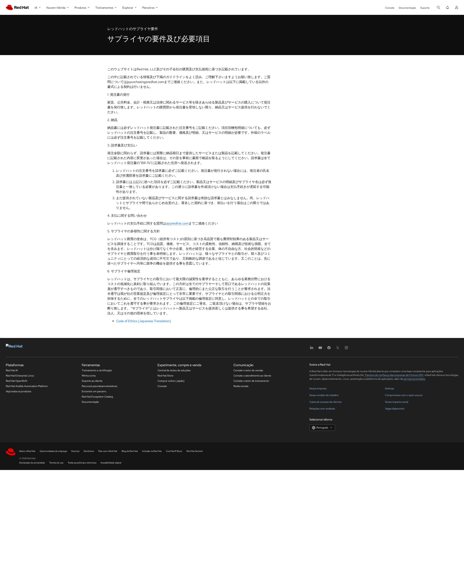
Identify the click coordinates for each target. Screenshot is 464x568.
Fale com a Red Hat (107, 451)
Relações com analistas (322, 408)
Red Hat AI (12, 370)
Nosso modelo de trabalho (324, 395)
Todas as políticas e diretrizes (82, 462)
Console (389, 7)
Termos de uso (56, 462)
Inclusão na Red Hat (152, 451)
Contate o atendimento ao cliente (252, 375)
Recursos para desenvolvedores (99, 386)
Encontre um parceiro (94, 391)
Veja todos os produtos (18, 391)
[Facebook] (329, 349)
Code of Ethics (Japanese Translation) (143, 321)
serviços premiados (414, 378)
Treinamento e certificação (97, 370)
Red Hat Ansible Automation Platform (27, 386)
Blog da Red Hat (130, 451)
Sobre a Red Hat (27, 451)
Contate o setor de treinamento (251, 380)
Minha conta (89, 375)
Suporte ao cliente (92, 380)
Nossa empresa (317, 388)
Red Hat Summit (195, 451)
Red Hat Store (165, 375)
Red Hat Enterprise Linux (20, 375)
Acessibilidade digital (111, 462)
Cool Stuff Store (174, 451)
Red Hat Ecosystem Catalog (97, 396)
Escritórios (89, 451)
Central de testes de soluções (174, 370)
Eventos (75, 451)
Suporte (425, 7)
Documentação (407, 7)
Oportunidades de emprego (53, 451)
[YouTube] (320, 349)
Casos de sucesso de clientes (325, 401)
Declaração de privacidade (32, 462)
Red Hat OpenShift (16, 380)
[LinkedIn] (311, 349)
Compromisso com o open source (403, 395)
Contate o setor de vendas (248, 370)
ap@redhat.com (177, 223)
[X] (337, 349)
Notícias (389, 388)
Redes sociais (240, 386)
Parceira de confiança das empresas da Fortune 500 (394, 375)
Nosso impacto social (396, 401)
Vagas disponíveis (394, 408)
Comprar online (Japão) (171, 380)
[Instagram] (346, 349)
